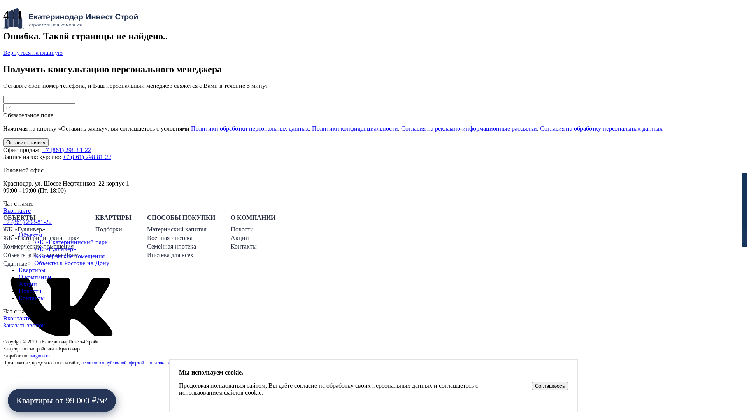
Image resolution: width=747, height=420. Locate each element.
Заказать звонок (24, 325)
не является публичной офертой (112, 363)
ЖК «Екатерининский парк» (72, 242)
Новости (30, 291)
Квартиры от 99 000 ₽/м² (61, 400)
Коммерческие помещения (69, 256)
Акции (28, 284)
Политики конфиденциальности (355, 128)
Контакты (32, 298)
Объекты (30, 235)
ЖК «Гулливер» (55, 249)
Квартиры (32, 270)
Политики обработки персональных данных (250, 128)
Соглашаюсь (550, 386)
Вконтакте (17, 318)
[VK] (61, 334)
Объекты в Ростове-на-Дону (71, 263)
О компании (35, 277)
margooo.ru (39, 356)
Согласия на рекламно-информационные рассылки (469, 128)
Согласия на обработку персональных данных (601, 128)
